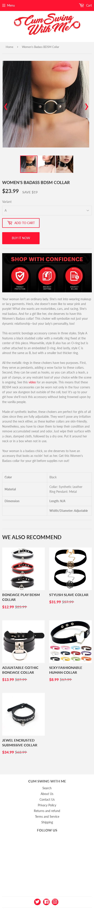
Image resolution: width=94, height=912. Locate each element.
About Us (47, 794)
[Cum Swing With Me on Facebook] (46, 901)
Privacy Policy (47, 805)
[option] (46, 104)
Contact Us (47, 799)
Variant (7, 201)
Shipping (47, 822)
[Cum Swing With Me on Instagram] (55, 901)
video (32, 382)
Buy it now (21, 238)
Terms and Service (47, 816)
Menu (11, 5)
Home (9, 47)
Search (47, 788)
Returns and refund (47, 811)
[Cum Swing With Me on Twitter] (37, 901)
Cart (88, 5)
